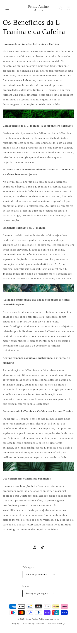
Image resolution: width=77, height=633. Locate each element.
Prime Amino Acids (35, 619)
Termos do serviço (56, 623)
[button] (7, 8)
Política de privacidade (33, 623)
